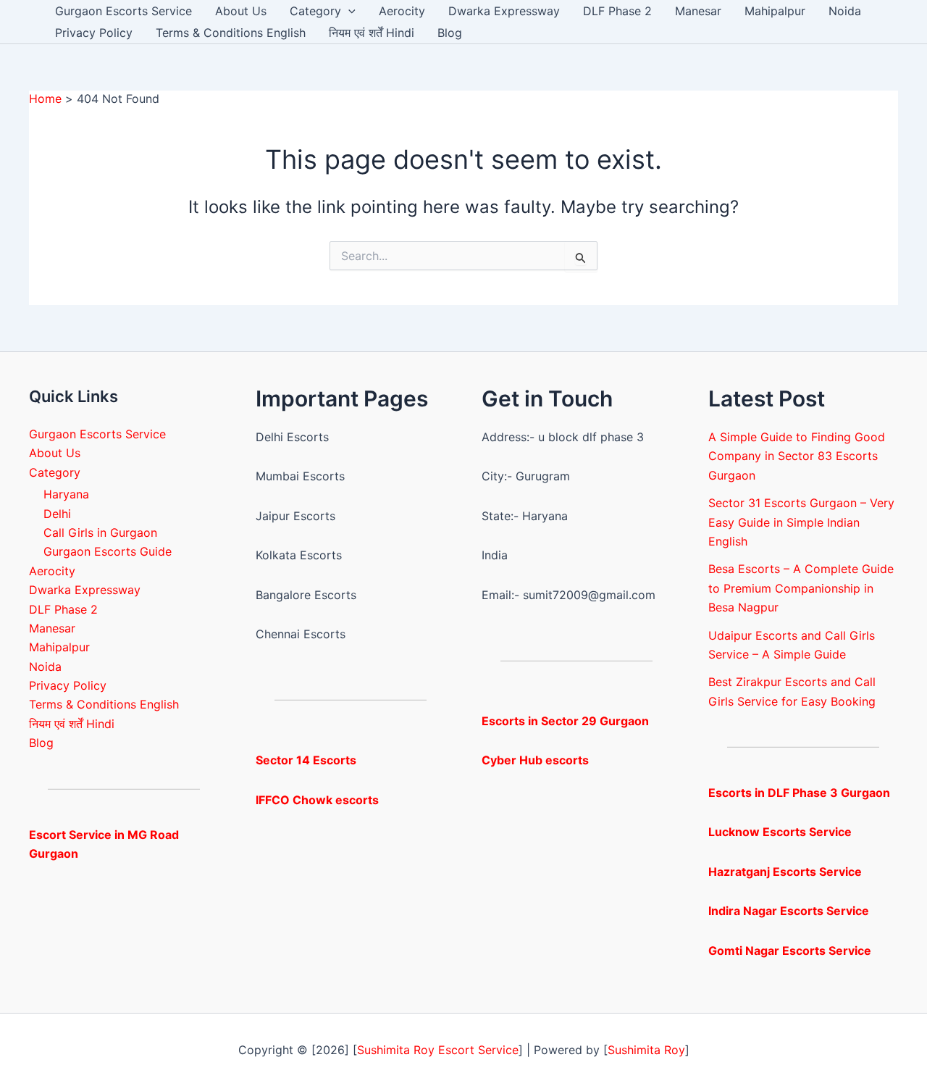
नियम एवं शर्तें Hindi (371, 32)
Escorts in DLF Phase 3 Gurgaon (799, 792)
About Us (241, 11)
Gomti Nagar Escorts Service (789, 950)
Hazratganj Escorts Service (785, 871)
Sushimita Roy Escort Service (438, 1050)
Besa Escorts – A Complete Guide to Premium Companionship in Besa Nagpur (801, 587)
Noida (845, 11)
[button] (348, 11)
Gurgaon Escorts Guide (107, 551)
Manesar (698, 11)
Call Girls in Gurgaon (100, 532)
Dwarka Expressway (504, 11)
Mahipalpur (774, 11)
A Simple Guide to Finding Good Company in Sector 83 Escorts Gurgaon (796, 456)
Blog (449, 32)
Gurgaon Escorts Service (123, 11)
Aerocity (402, 11)
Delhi (57, 513)
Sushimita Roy (646, 1050)
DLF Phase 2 (617, 11)
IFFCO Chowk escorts (317, 800)
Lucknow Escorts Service (780, 831)
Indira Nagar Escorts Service (788, 910)
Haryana (66, 494)
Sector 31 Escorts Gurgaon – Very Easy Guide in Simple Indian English (801, 522)
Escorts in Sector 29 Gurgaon (565, 721)
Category (315, 11)
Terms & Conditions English (231, 32)
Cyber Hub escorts (535, 760)
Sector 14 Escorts (306, 760)
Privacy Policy (94, 32)
